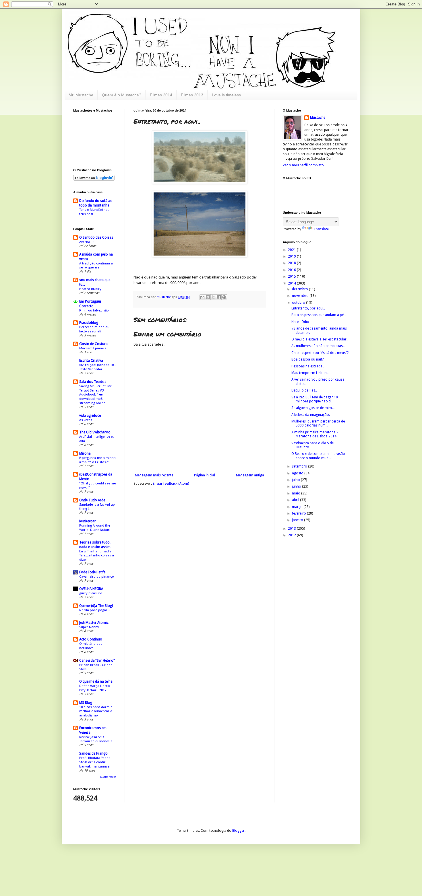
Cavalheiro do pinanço (96, 576)
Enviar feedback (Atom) (171, 484)
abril (296, 500)
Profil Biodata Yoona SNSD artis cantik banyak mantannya (95, 762)
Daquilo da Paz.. (304, 390)
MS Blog (85, 703)
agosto (298, 473)
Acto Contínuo (90, 639)
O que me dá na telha (96, 681)
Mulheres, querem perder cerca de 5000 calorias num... (318, 423)
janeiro (298, 520)
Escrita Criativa (91, 361)
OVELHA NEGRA (91, 589)
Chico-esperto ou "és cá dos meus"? (320, 353)
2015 (292, 276)
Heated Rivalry (90, 289)
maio (296, 493)
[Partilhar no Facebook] (219, 297)
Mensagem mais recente (154, 475)
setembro (300, 466)
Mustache (164, 297)
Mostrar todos (108, 777)
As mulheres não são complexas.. (317, 346)
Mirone (84, 453)
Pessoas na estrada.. (307, 366)
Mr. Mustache (81, 95)
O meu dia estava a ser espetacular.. (319, 339)
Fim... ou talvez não (94, 310)
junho (297, 486)
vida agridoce (90, 416)
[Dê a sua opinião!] (208, 297)
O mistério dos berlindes (90, 646)
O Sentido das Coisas (96, 237)
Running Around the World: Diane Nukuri (94, 527)
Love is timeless (226, 95)
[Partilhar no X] (213, 297)
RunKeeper (87, 521)
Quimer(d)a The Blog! (96, 606)
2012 (292, 535)
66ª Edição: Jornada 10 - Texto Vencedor (97, 367)
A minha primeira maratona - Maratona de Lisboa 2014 (314, 434)
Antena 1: (86, 242)
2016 (292, 270)
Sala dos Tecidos (92, 382)
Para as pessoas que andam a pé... (318, 315)
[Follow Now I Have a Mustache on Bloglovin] (94, 180)
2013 (292, 529)
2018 (292, 263)
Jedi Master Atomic (94, 623)
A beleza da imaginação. (310, 415)
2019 (292, 256)
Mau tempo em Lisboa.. (309, 373)
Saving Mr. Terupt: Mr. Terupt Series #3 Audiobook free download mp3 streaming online (96, 394)
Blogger (238, 831)
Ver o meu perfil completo (303, 165)
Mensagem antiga (250, 475)
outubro (299, 303)
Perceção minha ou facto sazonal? (94, 329)
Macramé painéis (92, 348)
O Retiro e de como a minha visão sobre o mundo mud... (318, 456)
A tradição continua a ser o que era (96, 265)
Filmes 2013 (192, 95)
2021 (292, 250)
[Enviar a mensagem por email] (202, 297)
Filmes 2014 (161, 95)
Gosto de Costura (93, 344)
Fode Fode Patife (92, 572)
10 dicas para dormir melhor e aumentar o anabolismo (95, 711)
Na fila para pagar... (94, 610)
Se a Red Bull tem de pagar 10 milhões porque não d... (314, 399)
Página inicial (204, 475)
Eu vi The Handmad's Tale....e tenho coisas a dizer (96, 555)
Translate (321, 229)
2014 (292, 283)
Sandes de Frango (93, 753)
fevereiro (299, 513)
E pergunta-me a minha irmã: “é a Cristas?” (97, 460)
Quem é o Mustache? (121, 95)
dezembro (300, 289)
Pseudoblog (88, 323)
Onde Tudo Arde (92, 500)
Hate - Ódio (300, 322)
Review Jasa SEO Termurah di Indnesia (96, 739)
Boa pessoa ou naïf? (307, 359)
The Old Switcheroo (95, 432)
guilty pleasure (90, 593)
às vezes (85, 420)
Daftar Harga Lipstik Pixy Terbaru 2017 (94, 688)
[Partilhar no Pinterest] (224, 297)
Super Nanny (89, 627)
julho (296, 480)
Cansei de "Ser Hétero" (97, 661)
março (297, 507)
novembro (300, 296)
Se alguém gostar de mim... (312, 408)
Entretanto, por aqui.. (308, 308)
